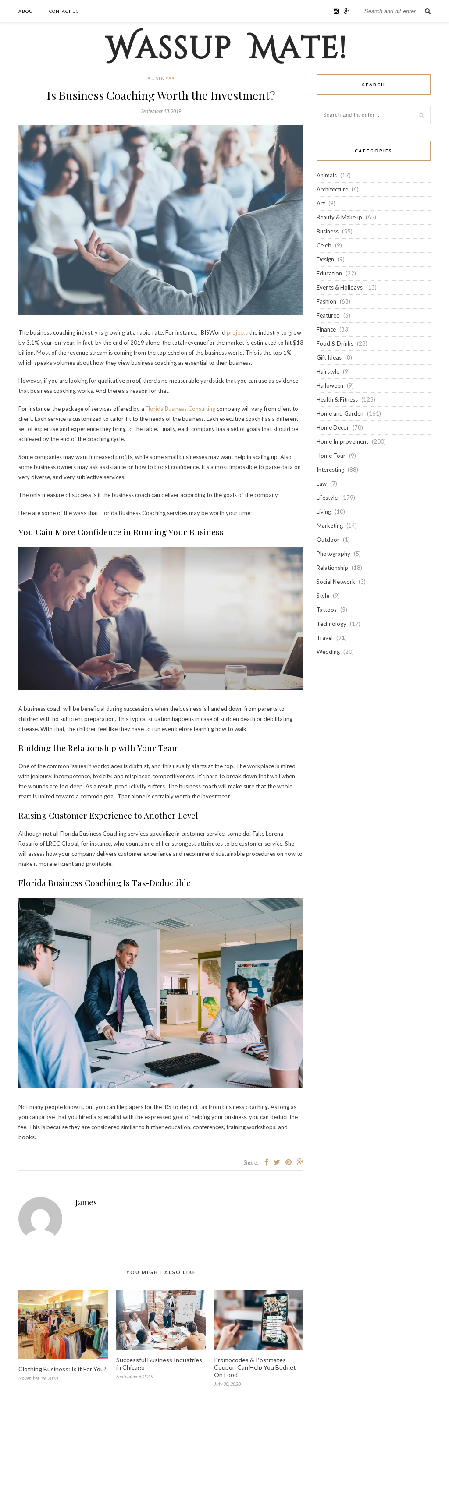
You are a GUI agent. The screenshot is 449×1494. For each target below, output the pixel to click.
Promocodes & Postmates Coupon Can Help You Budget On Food (255, 1367)
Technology (331, 623)
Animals (327, 175)
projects (237, 332)
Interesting (330, 469)
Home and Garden (340, 413)
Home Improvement (342, 441)
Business (161, 78)
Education (329, 273)
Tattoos (327, 609)
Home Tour (331, 455)
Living (324, 511)
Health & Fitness (337, 399)
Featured (328, 315)
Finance (326, 329)
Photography (333, 553)
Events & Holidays (340, 287)
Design (325, 259)
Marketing (330, 525)
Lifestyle (327, 497)
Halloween (330, 385)
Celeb (324, 245)
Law (322, 483)
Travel (325, 637)
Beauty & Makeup (339, 217)
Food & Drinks (335, 343)
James (86, 1202)
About (27, 11)
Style (323, 595)
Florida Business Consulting (180, 408)
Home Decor (333, 427)
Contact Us (64, 11)
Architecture (332, 189)
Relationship (332, 567)
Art (321, 203)
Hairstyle (328, 371)
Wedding (328, 651)
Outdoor (328, 539)
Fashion (326, 301)
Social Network (336, 581)
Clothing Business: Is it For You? (62, 1369)
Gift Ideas (329, 357)
